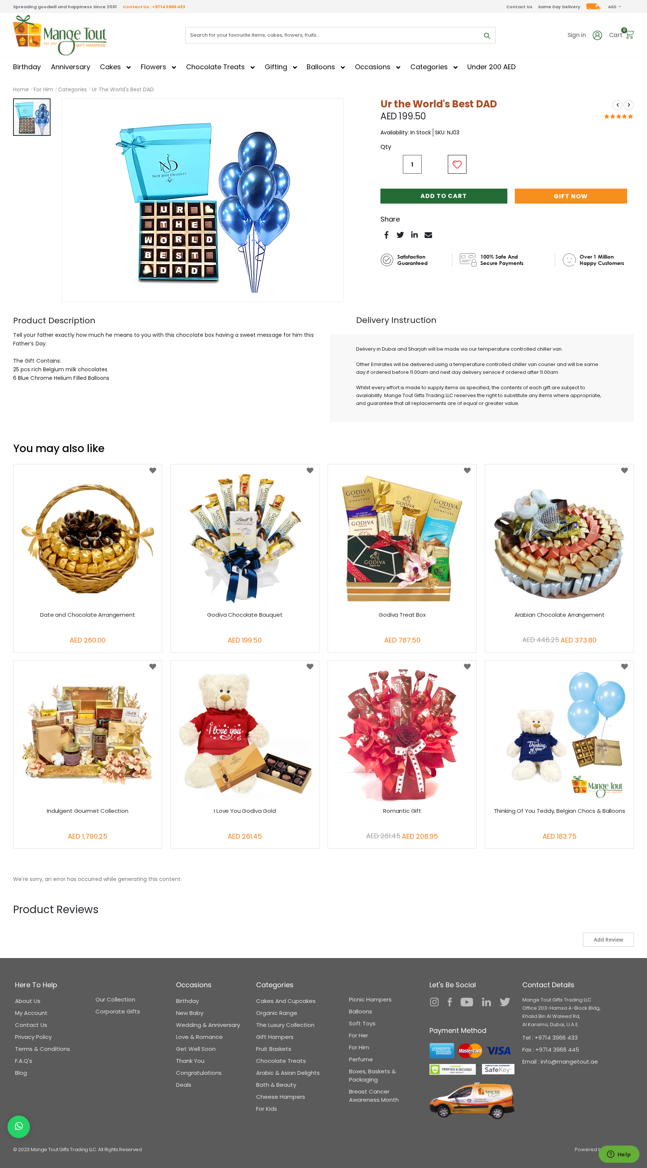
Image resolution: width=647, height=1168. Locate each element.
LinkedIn (414, 235)
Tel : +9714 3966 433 (550, 1038)
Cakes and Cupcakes (286, 1001)
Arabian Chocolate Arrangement (559, 615)
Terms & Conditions (42, 1049)
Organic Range (276, 1013)
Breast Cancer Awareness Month (374, 1096)
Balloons (360, 1011)
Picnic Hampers (370, 999)
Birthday (187, 1001)
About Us (27, 1001)
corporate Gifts (117, 1011)
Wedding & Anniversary (208, 1025)
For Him (43, 89)
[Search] (487, 36)
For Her (358, 1035)
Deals (183, 1085)
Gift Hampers (275, 1037)
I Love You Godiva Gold (245, 811)
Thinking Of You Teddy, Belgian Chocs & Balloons (559, 811)
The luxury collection (285, 1025)
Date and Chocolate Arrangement (87, 615)
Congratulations (199, 1073)
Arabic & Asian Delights (288, 1073)
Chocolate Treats (281, 1061)
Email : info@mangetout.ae (560, 1061)
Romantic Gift (402, 811)
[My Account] (597, 35)
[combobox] (340, 35)
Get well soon (196, 1049)
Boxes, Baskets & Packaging (372, 1075)
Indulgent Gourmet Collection (87, 811)
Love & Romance (199, 1037)
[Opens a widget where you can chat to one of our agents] (619, 1155)
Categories (72, 89)
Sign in (577, 35)
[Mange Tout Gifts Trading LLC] (60, 35)
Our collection (115, 999)
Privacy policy (33, 1037)
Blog (21, 1073)
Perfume (361, 1059)
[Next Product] (628, 105)
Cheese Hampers (280, 1097)
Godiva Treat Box (402, 615)
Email (428, 235)
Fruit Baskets (273, 1049)
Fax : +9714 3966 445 (550, 1049)
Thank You (190, 1061)
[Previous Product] (617, 105)
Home (21, 89)
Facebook (386, 235)
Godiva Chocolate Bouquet (244, 615)
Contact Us (519, 7)
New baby (189, 1013)
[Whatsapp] (19, 1127)
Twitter (400, 235)
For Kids (266, 1109)
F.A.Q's (23, 1061)
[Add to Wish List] (152, 471)
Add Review (608, 939)
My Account (31, 1013)
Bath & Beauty (276, 1085)
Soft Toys (362, 1023)
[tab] (54, 320)
